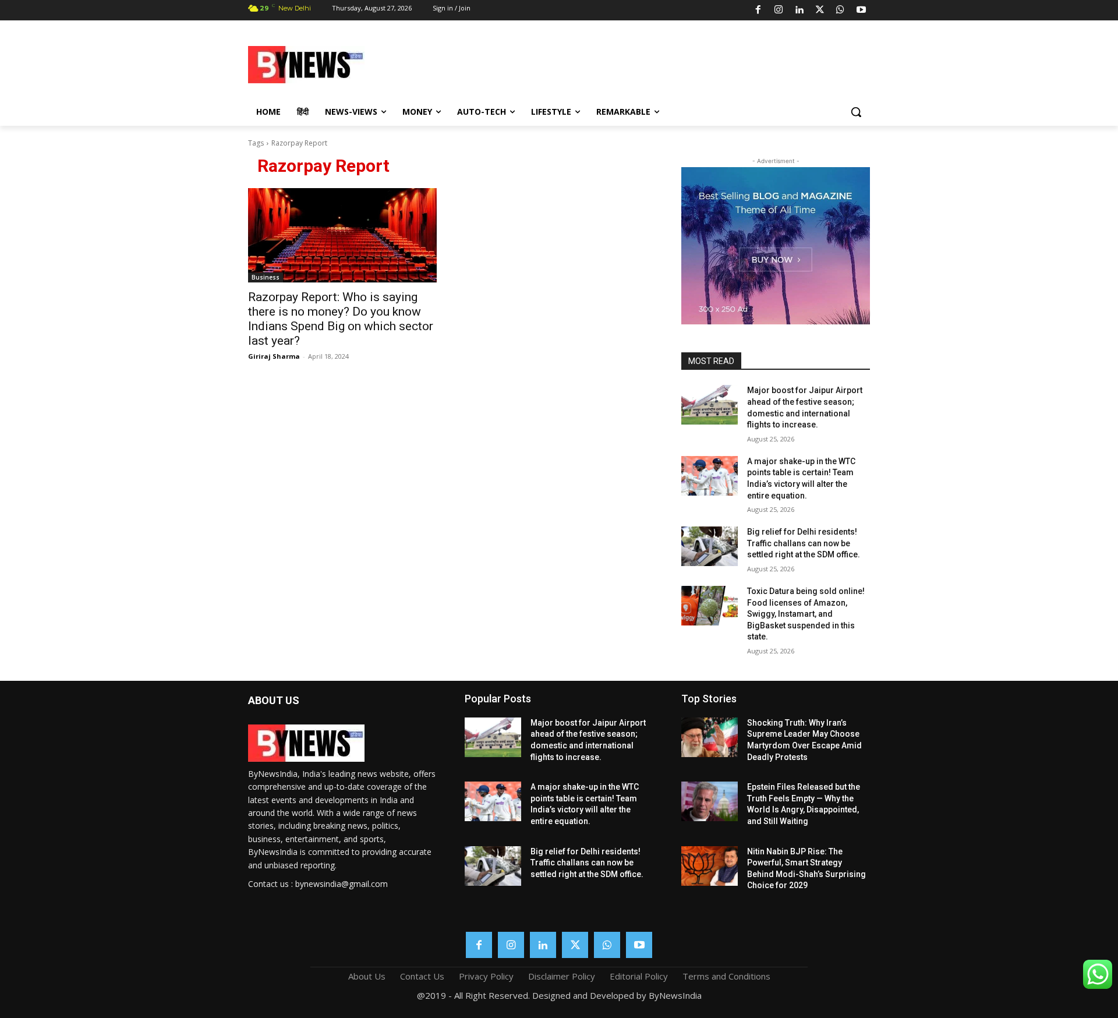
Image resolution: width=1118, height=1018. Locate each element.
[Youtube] (861, 10)
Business (266, 277)
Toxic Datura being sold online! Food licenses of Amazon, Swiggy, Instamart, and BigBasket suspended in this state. (806, 613)
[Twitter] (820, 10)
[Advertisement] (652, 63)
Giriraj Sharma (274, 356)
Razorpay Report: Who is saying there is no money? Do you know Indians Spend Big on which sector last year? (340, 319)
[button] (856, 112)
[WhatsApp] (840, 10)
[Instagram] (778, 10)
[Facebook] (758, 10)
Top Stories (709, 698)
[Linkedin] (799, 10)
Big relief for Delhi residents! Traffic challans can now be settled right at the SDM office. (803, 543)
